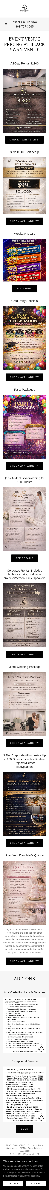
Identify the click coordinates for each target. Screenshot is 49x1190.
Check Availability (24, 221)
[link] (24, 8)
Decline (13, 1183)
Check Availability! (24, 140)
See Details (24, 558)
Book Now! (25, 288)
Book (24, 1129)
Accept (36, 1183)
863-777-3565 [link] (24, 26)
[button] (6, 24)
